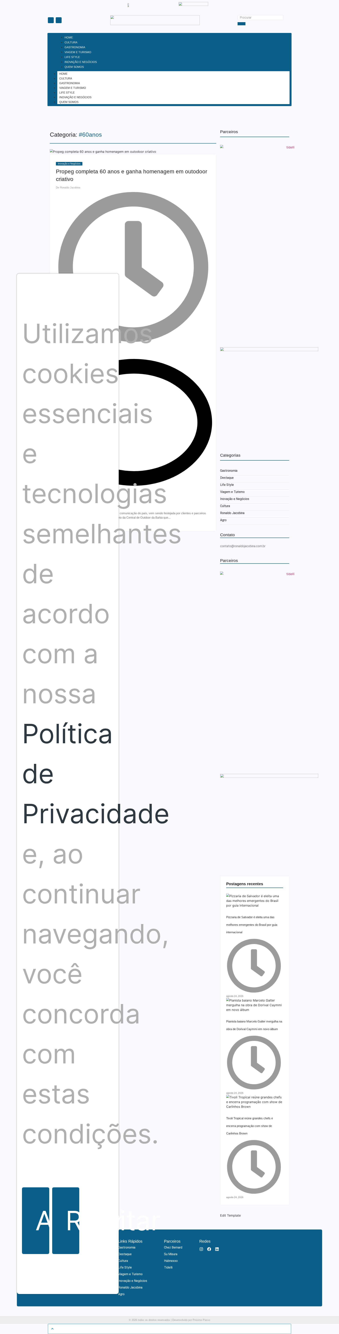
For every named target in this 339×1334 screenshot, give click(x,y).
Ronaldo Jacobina (232, 513)
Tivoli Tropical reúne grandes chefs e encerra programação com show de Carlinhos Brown (249, 1126)
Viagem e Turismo (72, 87)
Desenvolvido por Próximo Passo (191, 1320)
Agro (223, 520)
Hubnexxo (171, 1261)
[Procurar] (241, 23)
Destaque (227, 478)
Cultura (65, 78)
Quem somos (68, 102)
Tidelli (168, 1267)
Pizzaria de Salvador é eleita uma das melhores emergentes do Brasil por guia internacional (251, 924)
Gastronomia (69, 83)
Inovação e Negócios (75, 97)
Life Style (67, 92)
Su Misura (170, 1254)
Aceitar (42, 1220)
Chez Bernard (173, 1247)
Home (63, 73)
